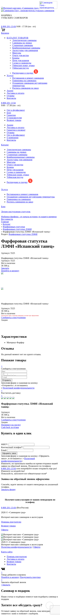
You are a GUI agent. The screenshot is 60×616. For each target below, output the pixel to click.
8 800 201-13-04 (8, 26)
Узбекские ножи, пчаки (23, 65)
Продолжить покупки (30, 577)
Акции (10, 90)
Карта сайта (6, 552)
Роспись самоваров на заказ (25, 88)
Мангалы (16, 53)
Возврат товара (14, 120)
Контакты (11, 98)
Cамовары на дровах (22, 43)
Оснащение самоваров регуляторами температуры (31, 197)
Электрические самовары (24, 40)
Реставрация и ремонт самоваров (28, 78)
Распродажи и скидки (23, 73)
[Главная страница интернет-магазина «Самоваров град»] (29, 9)
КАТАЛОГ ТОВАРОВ (17, 38)
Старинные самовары (22, 45)
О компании (12, 137)
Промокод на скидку (11, 425)
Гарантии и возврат (16, 130)
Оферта (4, 530)
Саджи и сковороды (21, 63)
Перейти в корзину (10, 271)
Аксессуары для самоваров (25, 50)
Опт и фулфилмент (16, 110)
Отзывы (10, 95)
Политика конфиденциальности (16, 547)
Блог (9, 112)
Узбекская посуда (20, 68)
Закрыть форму (8, 489)
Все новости (7, 219)
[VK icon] (3, 569)
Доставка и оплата (15, 93)
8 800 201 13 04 (8, 103)
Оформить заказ (9, 453)
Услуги (10, 75)
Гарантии (11, 115)
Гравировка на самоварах (24, 80)
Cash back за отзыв (10, 427)
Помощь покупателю (11, 522)
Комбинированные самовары (26, 48)
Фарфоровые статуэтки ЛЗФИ (23, 234)
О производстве (14, 118)
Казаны (15, 58)
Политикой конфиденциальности (18, 388)
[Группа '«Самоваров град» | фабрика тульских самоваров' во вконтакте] (2, 24)
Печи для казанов (20, 60)
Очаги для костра (20, 55)
